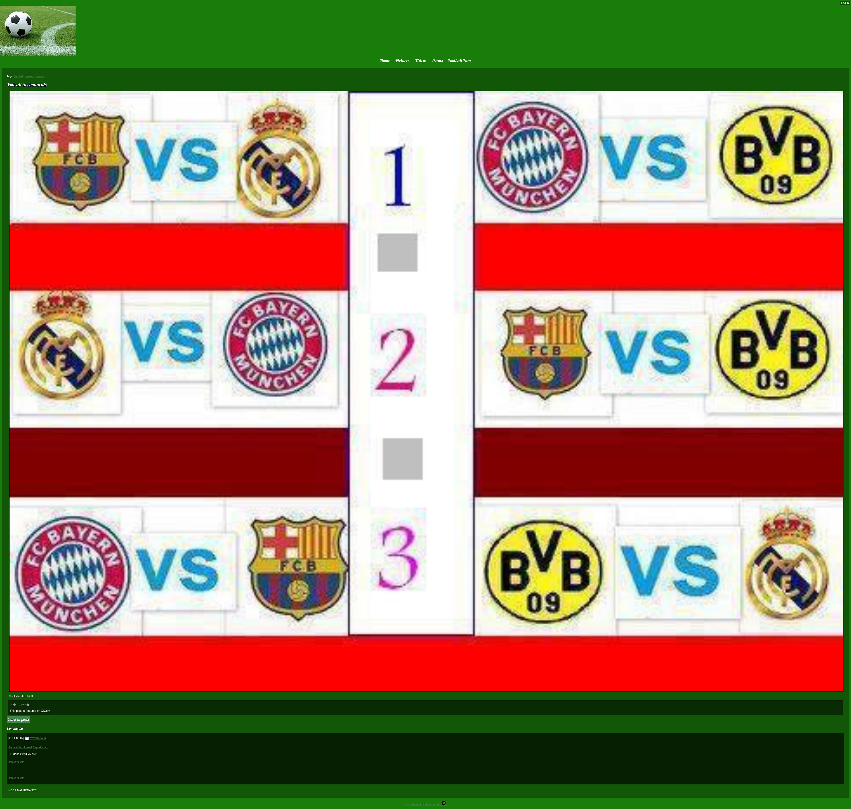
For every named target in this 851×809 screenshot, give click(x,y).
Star (23, 705)
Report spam (40, 747)
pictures (40, 76)
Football (18, 76)
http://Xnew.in (16, 762)
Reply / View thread (20, 747)
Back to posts (18, 719)
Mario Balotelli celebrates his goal (425, 804)
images (29, 76)
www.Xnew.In (37, 738)
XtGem (45, 710)
